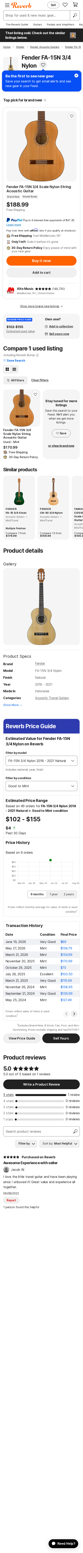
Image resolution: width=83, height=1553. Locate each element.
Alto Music (25, 289)
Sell (53, 5)
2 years (69, 894)
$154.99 (66, 955)
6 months (37, 894)
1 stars (8, 1119)
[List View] (14, 369)
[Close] (76, 76)
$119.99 (66, 981)
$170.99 (66, 961)
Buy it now (41, 260)
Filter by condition (18, 778)
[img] (43, 288)
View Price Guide (22, 1038)
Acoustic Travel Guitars (52, 698)
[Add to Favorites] (43, 65)
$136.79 (66, 948)
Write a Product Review (41, 1084)
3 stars (8, 1107)
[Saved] (65, 4)
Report (11, 1200)
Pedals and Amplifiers (60, 24)
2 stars (8, 1113)
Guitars (37, 24)
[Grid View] (7, 369)
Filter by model (16, 752)
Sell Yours (61, 1038)
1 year (54, 894)
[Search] (75, 15)
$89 (63, 942)
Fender (40, 663)
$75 (63, 968)
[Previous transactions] (66, 1014)
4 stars (8, 1101)
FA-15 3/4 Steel (16, 512)
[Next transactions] (74, 1014)
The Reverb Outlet (17, 24)
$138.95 (67, 987)
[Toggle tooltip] (45, 100)
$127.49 (66, 1000)
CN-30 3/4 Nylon (51, 512)
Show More (11, 705)
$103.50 (67, 974)
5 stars (8, 1095)
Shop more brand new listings (39, 306)
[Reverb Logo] (21, 5)
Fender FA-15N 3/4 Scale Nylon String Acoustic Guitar (38, 189)
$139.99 (67, 993)
